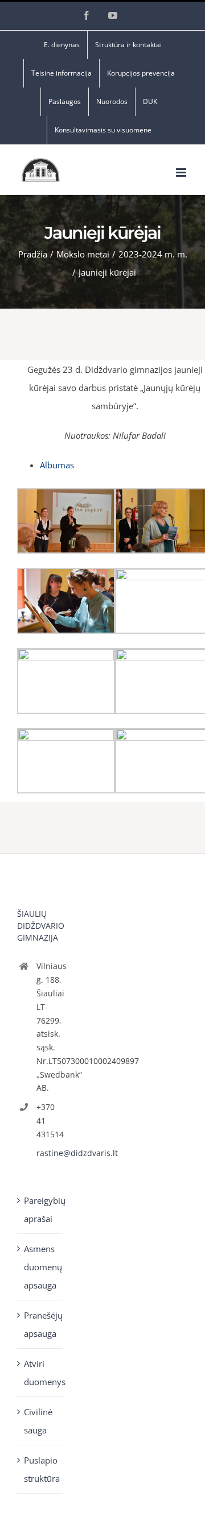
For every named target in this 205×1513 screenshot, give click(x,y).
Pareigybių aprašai (40, 1209)
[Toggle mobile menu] (182, 172)
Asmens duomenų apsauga (40, 1267)
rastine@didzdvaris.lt (49, 1153)
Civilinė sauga (38, 1421)
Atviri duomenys (40, 1372)
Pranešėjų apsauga (40, 1324)
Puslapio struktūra (40, 1469)
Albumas (57, 465)
